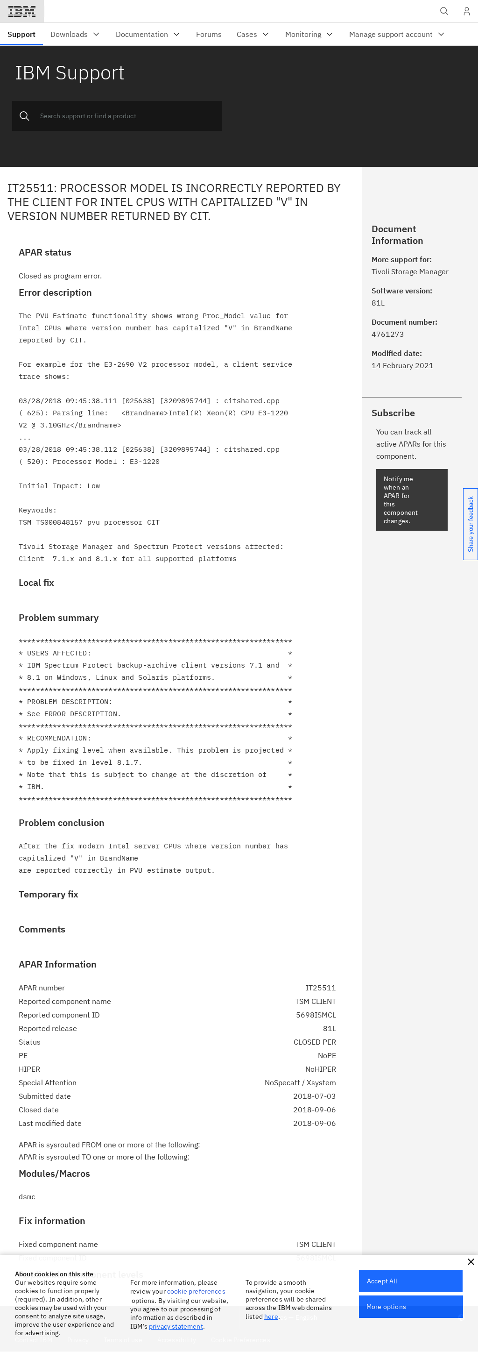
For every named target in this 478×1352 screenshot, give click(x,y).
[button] (471, 1262)
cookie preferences (196, 1291)
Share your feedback (470, 524)
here (271, 1316)
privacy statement (176, 1326)
